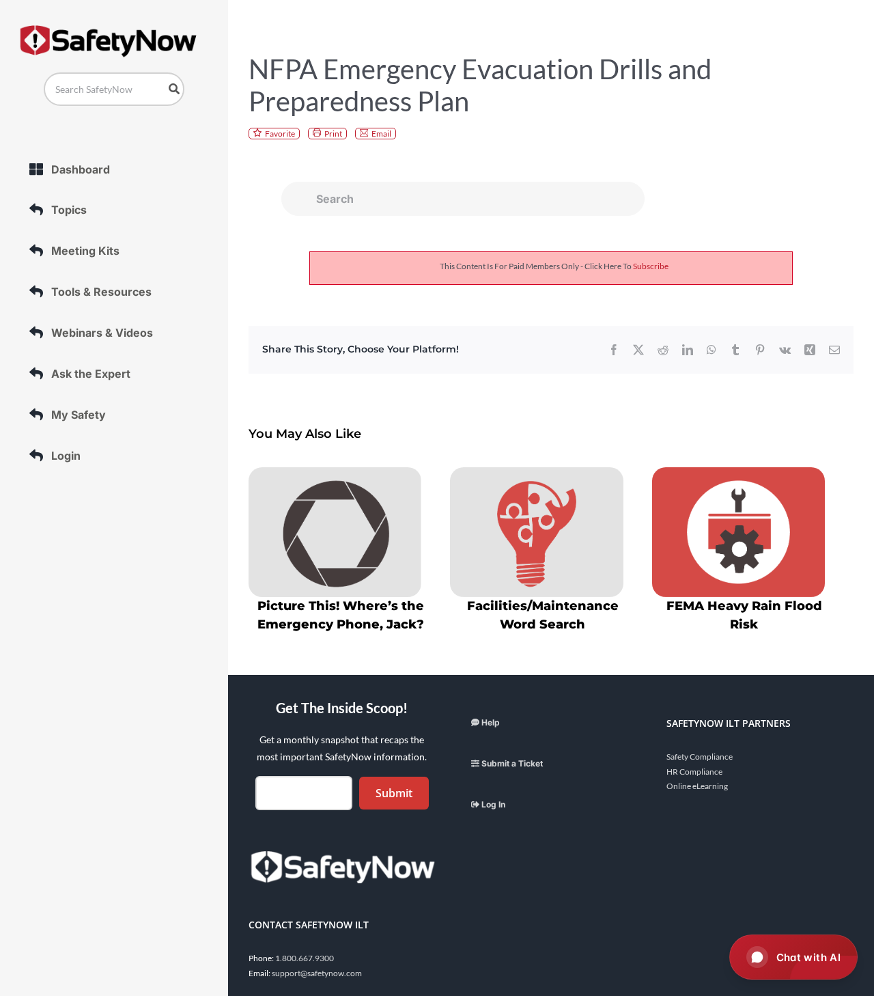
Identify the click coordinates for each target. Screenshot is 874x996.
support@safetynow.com (317, 973)
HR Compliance (694, 771)
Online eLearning (697, 786)
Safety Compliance (699, 756)
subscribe (650, 266)
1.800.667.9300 (304, 958)
